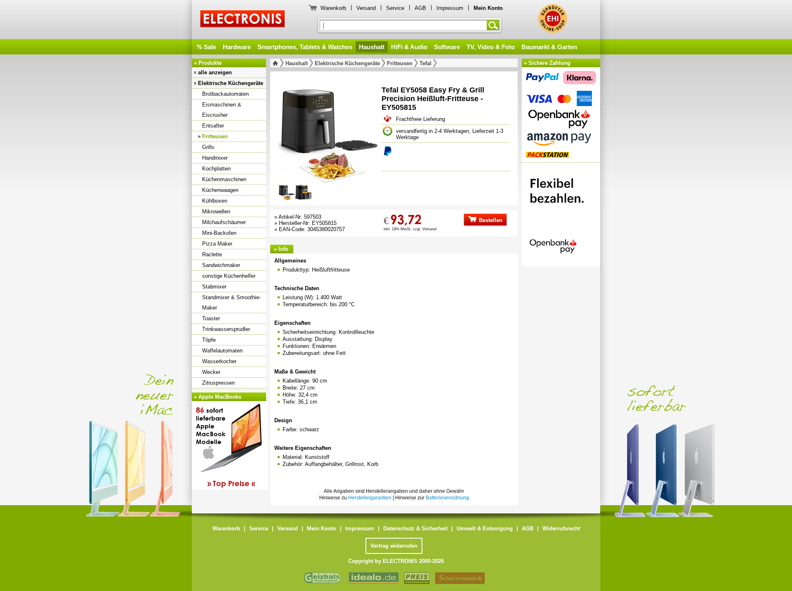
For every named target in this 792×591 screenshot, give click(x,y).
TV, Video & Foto (491, 46)
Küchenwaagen (220, 190)
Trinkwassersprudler (226, 329)
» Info (281, 249)
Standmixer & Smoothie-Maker (231, 302)
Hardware (237, 46)
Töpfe (209, 340)
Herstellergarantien (369, 498)
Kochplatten (216, 168)
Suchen (494, 25)
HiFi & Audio (409, 46)
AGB (420, 8)
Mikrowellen (216, 211)
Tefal (425, 63)
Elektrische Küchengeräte (230, 83)
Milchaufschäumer (224, 222)
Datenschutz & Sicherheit (415, 528)
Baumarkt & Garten (549, 46)
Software (447, 46)
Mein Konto (321, 528)
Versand (366, 8)
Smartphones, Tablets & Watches (304, 46)
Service (395, 8)
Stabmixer (214, 287)
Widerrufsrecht (561, 528)
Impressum (449, 8)
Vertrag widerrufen (393, 546)
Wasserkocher (219, 361)
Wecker (211, 372)
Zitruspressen (218, 383)
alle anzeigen (215, 72)
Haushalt (371, 46)
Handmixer (215, 158)
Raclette (212, 254)
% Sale (206, 46)
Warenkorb (333, 8)
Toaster (211, 318)
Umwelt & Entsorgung (485, 528)
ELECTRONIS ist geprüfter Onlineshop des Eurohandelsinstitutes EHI (552, 18)
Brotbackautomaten (225, 94)
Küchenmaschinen (224, 179)
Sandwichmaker (221, 265)
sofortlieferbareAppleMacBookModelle (225, 446)
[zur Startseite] (277, 63)
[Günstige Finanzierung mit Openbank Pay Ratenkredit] (561, 212)
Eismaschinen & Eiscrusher (221, 110)
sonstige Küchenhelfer (228, 276)
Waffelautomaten (222, 351)
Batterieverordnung (447, 498)
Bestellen (489, 220)
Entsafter (213, 126)
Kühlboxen (214, 201)
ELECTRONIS (242, 20)
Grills (208, 147)
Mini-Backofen (219, 233)
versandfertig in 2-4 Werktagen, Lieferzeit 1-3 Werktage (449, 134)
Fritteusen (215, 136)
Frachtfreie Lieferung (420, 119)
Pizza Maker (217, 244)
